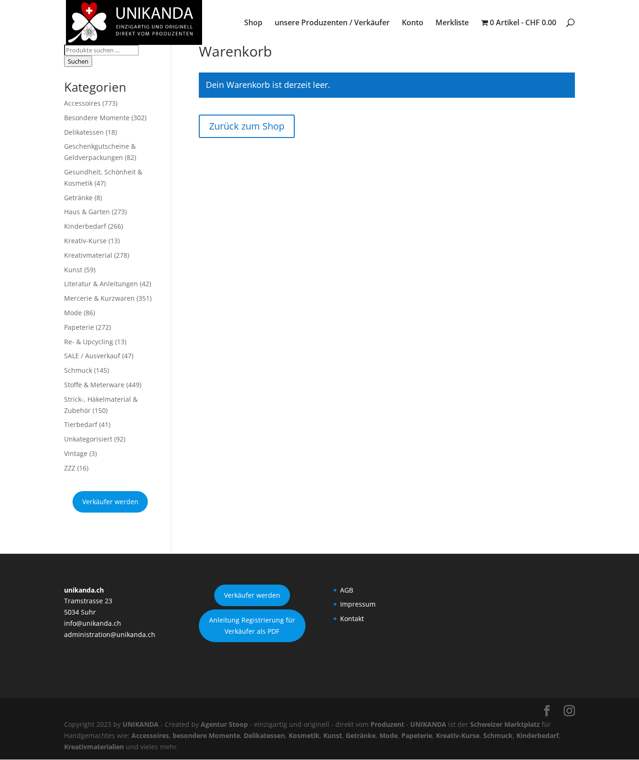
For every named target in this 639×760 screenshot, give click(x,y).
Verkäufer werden (110, 501)
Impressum (358, 604)
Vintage (75, 453)
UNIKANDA (141, 724)
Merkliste (452, 23)
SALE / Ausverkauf (92, 355)
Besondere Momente (97, 117)
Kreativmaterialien (94, 746)
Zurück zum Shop (246, 126)
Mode (73, 312)
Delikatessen (84, 132)
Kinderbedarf (85, 226)
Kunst (73, 269)
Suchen (78, 61)
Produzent (387, 724)
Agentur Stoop (224, 724)
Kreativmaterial (88, 255)
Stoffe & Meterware (94, 384)
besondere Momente (206, 735)
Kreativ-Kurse (85, 240)
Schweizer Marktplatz (505, 724)
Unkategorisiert (88, 438)
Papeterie (79, 327)
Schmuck (78, 370)
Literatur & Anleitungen (101, 283)
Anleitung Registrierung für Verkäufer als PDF (252, 625)
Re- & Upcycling (88, 341)
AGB (346, 590)
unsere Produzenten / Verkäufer (332, 23)
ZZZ (69, 467)
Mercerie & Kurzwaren (99, 298)
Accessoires (82, 103)
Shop (253, 23)
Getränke (78, 197)
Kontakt (352, 618)
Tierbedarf (80, 424)
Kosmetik (304, 735)
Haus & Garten (87, 211)
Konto (412, 23)
